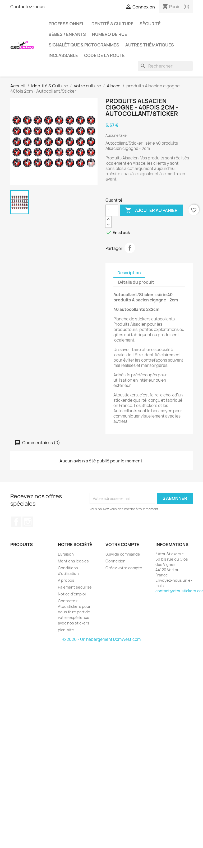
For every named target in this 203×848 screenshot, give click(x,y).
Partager (129, 248)
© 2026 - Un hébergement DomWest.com (101, 639)
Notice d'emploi (72, 593)
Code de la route (104, 55)
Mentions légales (73, 560)
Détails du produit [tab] (136, 282)
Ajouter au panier (151, 210)
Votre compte (122, 544)
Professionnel (66, 24)
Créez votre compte (123, 567)
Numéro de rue (109, 34)
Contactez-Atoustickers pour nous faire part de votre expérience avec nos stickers (74, 612)
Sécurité (150, 24)
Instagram (27, 522)
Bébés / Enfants (67, 34)
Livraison (66, 554)
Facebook (16, 522)
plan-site (66, 629)
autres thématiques (149, 45)
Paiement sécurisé (75, 587)
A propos (66, 580)
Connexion (115, 560)
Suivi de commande (122, 554)
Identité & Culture (111, 24)
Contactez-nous (27, 7)
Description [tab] (129, 273)
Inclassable (63, 55)
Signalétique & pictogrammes (84, 45)
